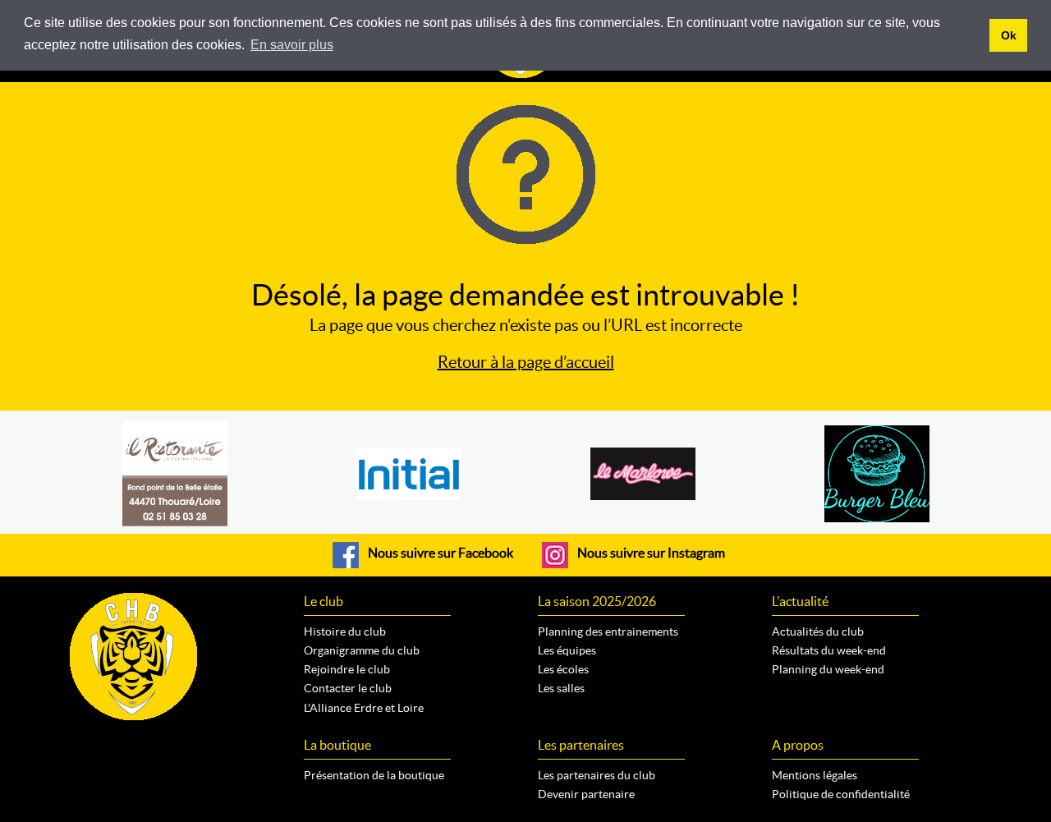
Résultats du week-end (829, 650)
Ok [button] (1009, 35)
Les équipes (567, 650)
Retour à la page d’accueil (526, 362)
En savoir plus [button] (291, 45)
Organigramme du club (362, 650)
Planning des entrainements (608, 631)
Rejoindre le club (347, 669)
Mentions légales (814, 775)
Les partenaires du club (596, 775)
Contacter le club (348, 688)
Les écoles (563, 669)
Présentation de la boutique (374, 775)
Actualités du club (818, 631)
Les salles (561, 688)
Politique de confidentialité (841, 794)
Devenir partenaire (586, 794)
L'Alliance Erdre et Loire (364, 707)
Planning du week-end (828, 669)
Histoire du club (345, 631)
